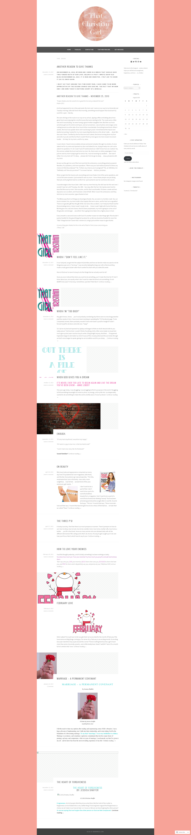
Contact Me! (89, 49)
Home (69, 49)
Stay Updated (136, 140)
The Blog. (78, 49)
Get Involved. (119, 49)
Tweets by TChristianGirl (130, 191)
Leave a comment (48, 74)
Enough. (61, 433)
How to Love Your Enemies (72, 549)
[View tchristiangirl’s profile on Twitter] (133, 62)
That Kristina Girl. (104, 49)
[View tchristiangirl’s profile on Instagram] (136, 62)
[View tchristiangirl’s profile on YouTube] (140, 62)
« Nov (125, 134)
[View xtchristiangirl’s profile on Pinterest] (138, 62)
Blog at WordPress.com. (95, 831)
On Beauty (62, 466)
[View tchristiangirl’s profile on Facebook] (131, 62)
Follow (128, 158)
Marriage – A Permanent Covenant (76, 678)
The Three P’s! (65, 521)
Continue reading (105, 282)
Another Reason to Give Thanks (75, 66)
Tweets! (136, 187)
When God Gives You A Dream (73, 377)
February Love (65, 603)
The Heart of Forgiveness (71, 782)
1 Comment (50, 686)
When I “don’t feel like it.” (72, 257)
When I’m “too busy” (68, 311)
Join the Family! (136, 168)
